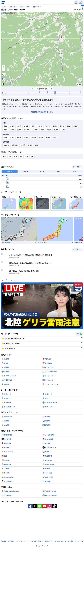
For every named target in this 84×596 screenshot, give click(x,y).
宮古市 (6, 137)
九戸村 (56, 130)
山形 (26, 156)
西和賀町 (27, 130)
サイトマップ (79, 541)
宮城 (15, 156)
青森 (4, 156)
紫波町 (12, 130)
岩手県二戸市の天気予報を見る (42, 112)
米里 (7, 183)
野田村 (48, 137)
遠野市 (26, 126)
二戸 (7, 179)
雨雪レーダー (13, 6)
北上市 (19, 126)
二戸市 (40, 126)
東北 (21, 6)
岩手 (28, 6)
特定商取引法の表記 (37, 541)
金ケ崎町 (35, 130)
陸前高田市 (15, 145)
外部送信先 (48, 541)
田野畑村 (33, 137)
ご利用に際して (58, 541)
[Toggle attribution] (3, 84)
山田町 (19, 137)
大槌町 (37, 145)
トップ (3, 6)
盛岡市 (6, 126)
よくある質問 (69, 541)
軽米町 (49, 130)
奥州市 (55, 126)
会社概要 (3, 541)
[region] (42, 49)
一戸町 (63, 130)
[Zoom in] (3, 66)
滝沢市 (62, 126)
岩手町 (6, 130)
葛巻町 (76, 126)
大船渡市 (6, 145)
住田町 (30, 145)
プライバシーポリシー (22, 541)
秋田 (21, 156)
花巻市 (12, 126)
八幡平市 (47, 126)
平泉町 (43, 130)
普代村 (41, 137)
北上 (7, 187)
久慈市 (12, 137)
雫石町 (69, 126)
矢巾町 (19, 130)
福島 (32, 156)
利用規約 (11, 541)
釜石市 (23, 145)
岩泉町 (26, 137)
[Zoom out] (3, 69)
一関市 (33, 126)
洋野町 (55, 137)
